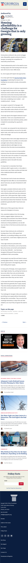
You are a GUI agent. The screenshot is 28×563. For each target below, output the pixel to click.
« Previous (4, 322)
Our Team (3, 548)
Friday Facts (4, 531)
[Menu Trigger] (25, 4)
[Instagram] (8, 535)
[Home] (10, 4)
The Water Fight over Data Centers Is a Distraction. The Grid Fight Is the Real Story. (13, 417)
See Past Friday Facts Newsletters (14, 488)
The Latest (4, 527)
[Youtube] (11, 535)
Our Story (3, 540)
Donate (3, 519)
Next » (24, 322)
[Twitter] (5, 535)
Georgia (15, 311)
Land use (20, 311)
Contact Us (4, 552)
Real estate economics (7, 313)
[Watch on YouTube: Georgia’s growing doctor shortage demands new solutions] (14, 341)
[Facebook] (2, 535)
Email (5, 480)
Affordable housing (6, 311)
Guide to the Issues (6, 523)
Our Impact (3, 544)
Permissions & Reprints (7, 556)
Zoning (16, 313)
